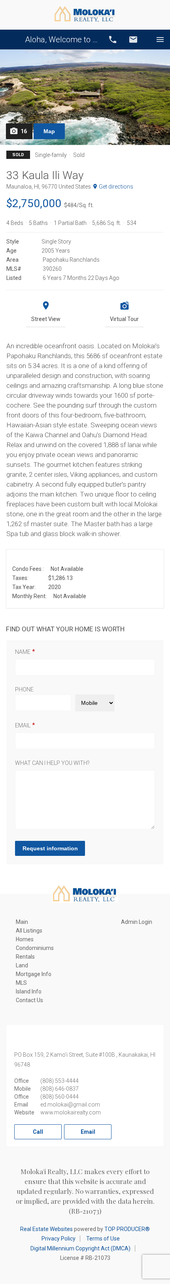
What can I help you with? (52, 763)
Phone (24, 689)
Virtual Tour (124, 319)
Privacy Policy (59, 1238)
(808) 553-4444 (59, 1081)
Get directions (116, 186)
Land (22, 965)
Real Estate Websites (46, 1229)
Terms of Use (103, 1238)
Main (22, 922)
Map (49, 131)
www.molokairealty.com (70, 1112)
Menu (160, 39)
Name (22, 652)
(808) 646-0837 (59, 1089)
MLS (21, 983)
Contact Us (29, 1000)
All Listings (29, 930)
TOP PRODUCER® (127, 1229)
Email (133, 39)
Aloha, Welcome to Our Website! (61, 39)
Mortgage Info (33, 974)
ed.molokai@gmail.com (70, 1104)
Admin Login (136, 922)
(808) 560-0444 (59, 1096)
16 (24, 131)
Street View (45, 319)
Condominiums (35, 948)
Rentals (25, 957)
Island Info (29, 991)
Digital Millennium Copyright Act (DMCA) (80, 1248)
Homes (25, 939)
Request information (50, 848)
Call (113, 39)
